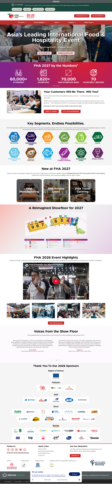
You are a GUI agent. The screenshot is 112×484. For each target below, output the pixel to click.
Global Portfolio (50, 9)
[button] (22, 22)
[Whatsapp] (24, 449)
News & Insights (17, 9)
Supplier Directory (38, 9)
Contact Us (41, 455)
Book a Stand (42, 449)
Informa (56, 1)
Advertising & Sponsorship (46, 451)
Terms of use (28, 481)
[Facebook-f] (8, 449)
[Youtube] (20, 449)
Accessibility (8, 481)
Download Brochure (44, 453)
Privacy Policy (18, 481)
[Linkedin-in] (16, 449)
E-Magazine (27, 9)
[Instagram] (12, 449)
